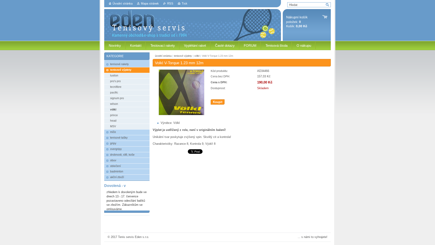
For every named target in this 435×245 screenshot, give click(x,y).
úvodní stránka (163, 55)
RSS (170, 3)
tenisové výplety (183, 55)
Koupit (217, 102)
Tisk (184, 3)
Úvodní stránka (123, 3)
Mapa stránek (150, 3)
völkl (196, 55)
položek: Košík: (297, 21)
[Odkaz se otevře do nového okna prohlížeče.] (181, 114)
